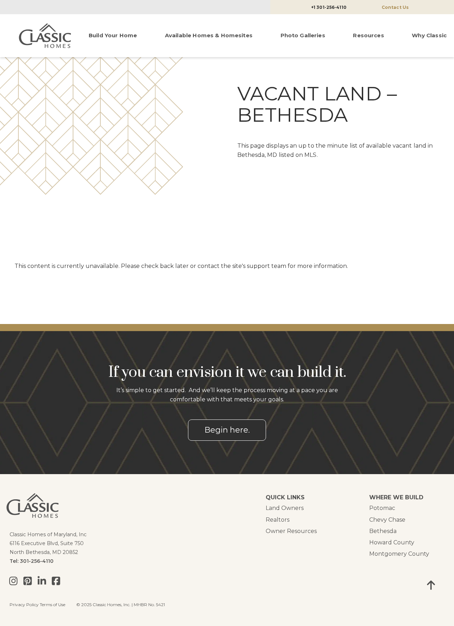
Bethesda (383, 531)
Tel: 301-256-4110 (32, 561)
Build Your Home (113, 35)
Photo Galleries (303, 35)
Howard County (391, 542)
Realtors (277, 519)
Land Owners (285, 508)
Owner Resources (291, 531)
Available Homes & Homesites (209, 35)
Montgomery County (399, 553)
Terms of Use (52, 604)
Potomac (382, 508)
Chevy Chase (387, 519)
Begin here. (226, 430)
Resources (368, 35)
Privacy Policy (24, 604)
